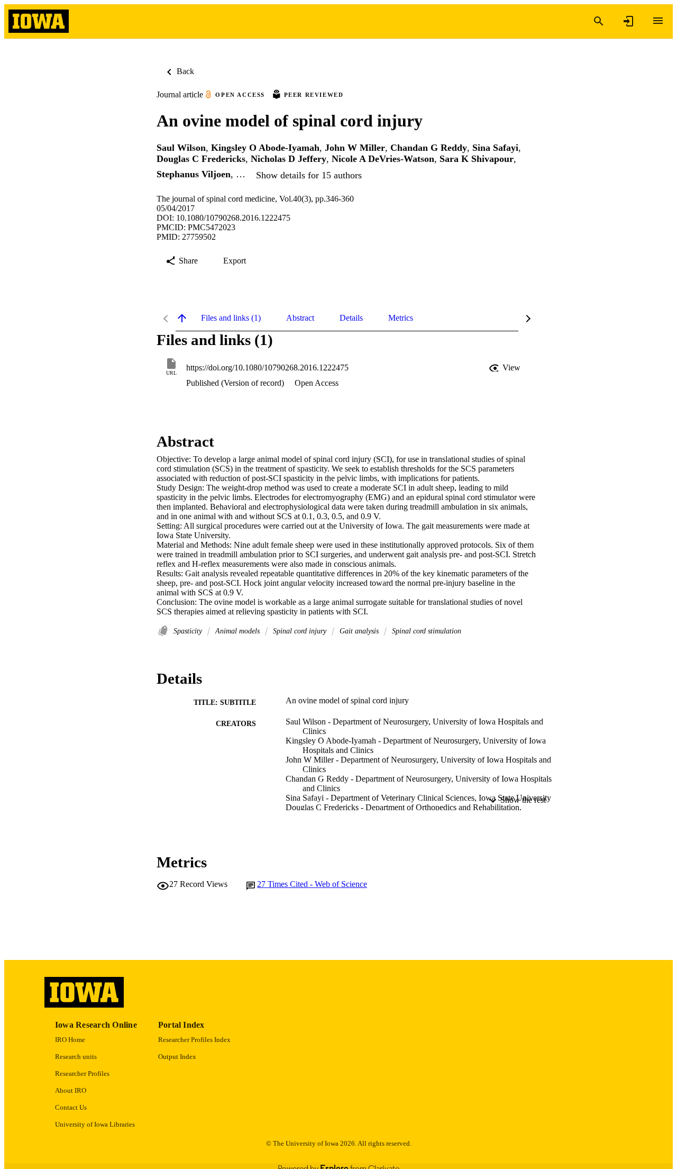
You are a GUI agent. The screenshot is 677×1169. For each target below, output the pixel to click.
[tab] (230, 318)
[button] (505, 367)
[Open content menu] (658, 20)
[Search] (598, 21)
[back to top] (182, 318)
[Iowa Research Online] (38, 21)
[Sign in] (628, 21)
